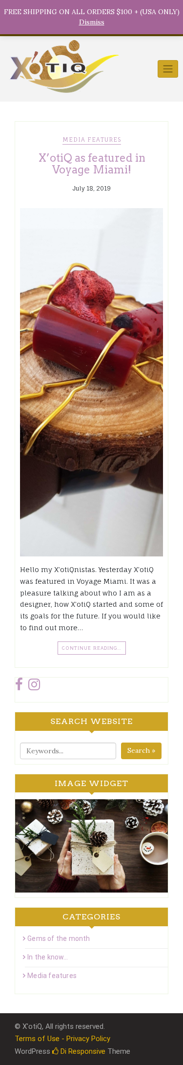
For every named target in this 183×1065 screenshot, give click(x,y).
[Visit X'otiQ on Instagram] (34, 687)
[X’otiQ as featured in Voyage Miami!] (91, 382)
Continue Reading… (92, 648)
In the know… (47, 957)
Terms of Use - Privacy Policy (62, 1038)
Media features (91, 139)
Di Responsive (82, 1051)
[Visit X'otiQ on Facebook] (19, 687)
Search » (141, 750)
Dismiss (91, 22)
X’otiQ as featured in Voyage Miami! (91, 163)
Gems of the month (58, 938)
